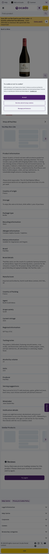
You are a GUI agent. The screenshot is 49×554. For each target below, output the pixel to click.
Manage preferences (24, 108)
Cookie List (33, 91)
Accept (24, 97)
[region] (24, 96)
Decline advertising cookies (24, 103)
